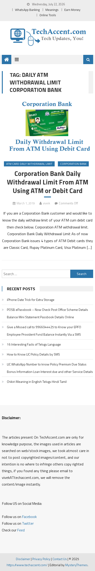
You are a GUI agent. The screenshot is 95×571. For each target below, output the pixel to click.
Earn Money (72, 9)
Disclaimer (23, 558)
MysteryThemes (76, 564)
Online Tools (47, 15)
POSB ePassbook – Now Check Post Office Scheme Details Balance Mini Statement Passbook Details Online (47, 313)
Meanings (52, 9)
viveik (46, 203)
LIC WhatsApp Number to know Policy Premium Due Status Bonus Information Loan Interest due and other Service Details (50, 368)
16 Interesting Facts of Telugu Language (34, 344)
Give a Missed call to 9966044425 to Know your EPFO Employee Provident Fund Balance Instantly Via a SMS (44, 331)
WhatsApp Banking (27, 9)
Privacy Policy (41, 558)
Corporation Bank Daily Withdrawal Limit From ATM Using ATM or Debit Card (47, 182)
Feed (21, 530)
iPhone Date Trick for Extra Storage (30, 299)
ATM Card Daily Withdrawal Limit (29, 164)
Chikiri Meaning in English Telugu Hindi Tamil (37, 381)
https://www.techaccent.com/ (27, 564)
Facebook (29, 516)
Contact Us (60, 558)
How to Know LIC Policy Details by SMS (33, 354)
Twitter (28, 523)
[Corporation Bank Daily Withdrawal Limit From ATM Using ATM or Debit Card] (47, 127)
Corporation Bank (73, 164)
